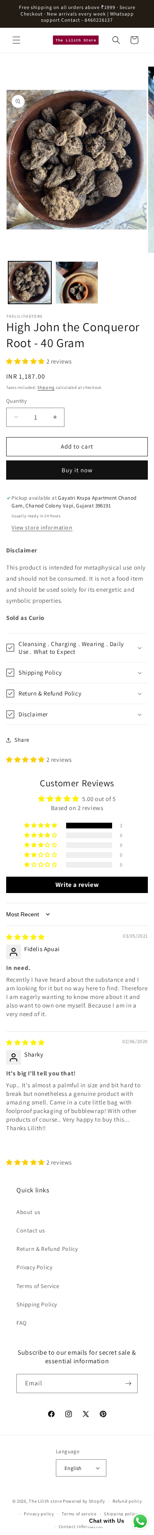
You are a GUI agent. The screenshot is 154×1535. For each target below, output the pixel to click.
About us (28, 1212)
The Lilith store (45, 1501)
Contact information (81, 1526)
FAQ (21, 1322)
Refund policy (127, 1501)
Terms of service (79, 1514)
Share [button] (22, 739)
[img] (25, 937)
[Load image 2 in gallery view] (77, 282)
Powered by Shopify (84, 1501)
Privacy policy (39, 1514)
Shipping (46, 387)
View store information (41, 527)
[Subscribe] (128, 1383)
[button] (16, 40)
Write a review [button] (77, 884)
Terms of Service (38, 1286)
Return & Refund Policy (47, 1248)
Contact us (30, 1230)
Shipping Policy (36, 1304)
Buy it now (77, 470)
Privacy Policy (34, 1267)
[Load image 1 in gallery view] (29, 282)
